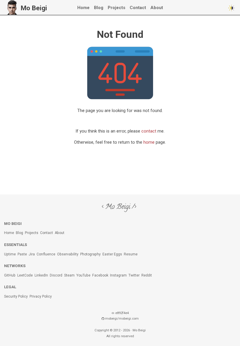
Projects (116, 7)
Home (83, 7)
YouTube (83, 275)
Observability (67, 254)
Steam (69, 275)
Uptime (10, 254)
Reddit (146, 275)
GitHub (10, 275)
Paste (22, 254)
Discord (56, 275)
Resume (131, 254)
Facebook (100, 275)
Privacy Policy (41, 296)
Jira (32, 254)
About (156, 7)
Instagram (118, 275)
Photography (90, 254)
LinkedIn (41, 275)
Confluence (46, 254)
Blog (98, 7)
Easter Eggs (112, 254)
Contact (138, 7)
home (149, 142)
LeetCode (25, 275)
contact (148, 131)
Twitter (134, 275)
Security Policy (16, 296)
